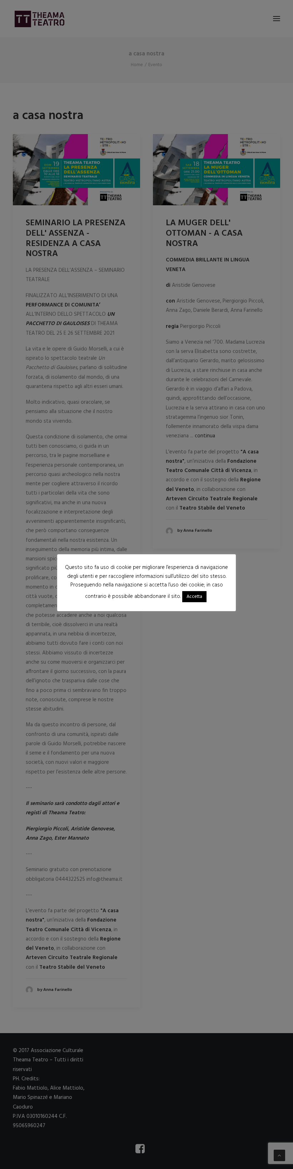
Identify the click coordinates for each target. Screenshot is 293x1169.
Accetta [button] (194, 596)
